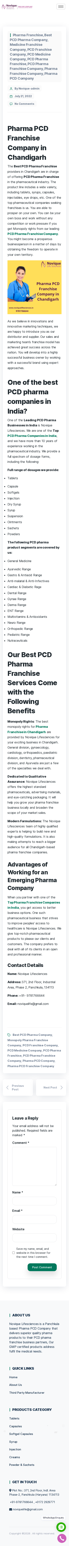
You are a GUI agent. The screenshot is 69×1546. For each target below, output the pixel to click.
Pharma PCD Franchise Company (30, 1066)
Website (18, 1229)
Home (13, 1377)
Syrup (13, 1442)
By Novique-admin (27, 88)
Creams (14, 1457)
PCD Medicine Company (24, 1050)
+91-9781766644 (21, 1502)
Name (17, 1192)
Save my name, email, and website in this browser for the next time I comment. (33, 1252)
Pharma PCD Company (39, 1061)
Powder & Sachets (21, 1465)
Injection (15, 1449)
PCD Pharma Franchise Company (32, 234)
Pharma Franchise (28, 35)
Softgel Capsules (21, 1434)
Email (17, 1211)
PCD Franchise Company (40, 1045)
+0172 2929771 (45, 1502)
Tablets (14, 1418)
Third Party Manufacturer (26, 1392)
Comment (20, 1143)
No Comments (24, 103)
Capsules (15, 1426)
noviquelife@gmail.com (28, 1509)
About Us (15, 1385)
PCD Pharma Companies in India (32, 436)
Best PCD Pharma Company (32, 1035)
